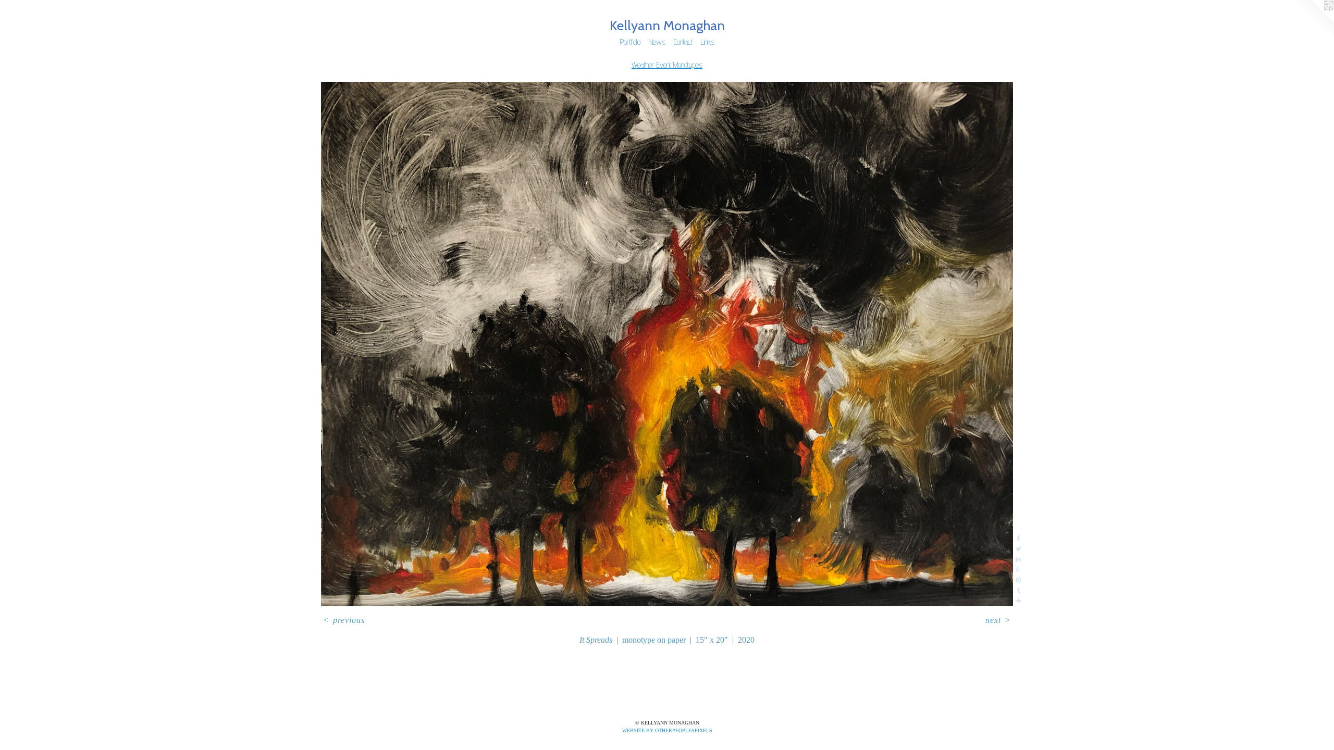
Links (707, 42)
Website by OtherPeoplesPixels (667, 730)
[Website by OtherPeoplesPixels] (1313, 21)
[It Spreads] (667, 344)
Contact (683, 42)
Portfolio (630, 42)
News (657, 42)
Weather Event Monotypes (667, 65)
